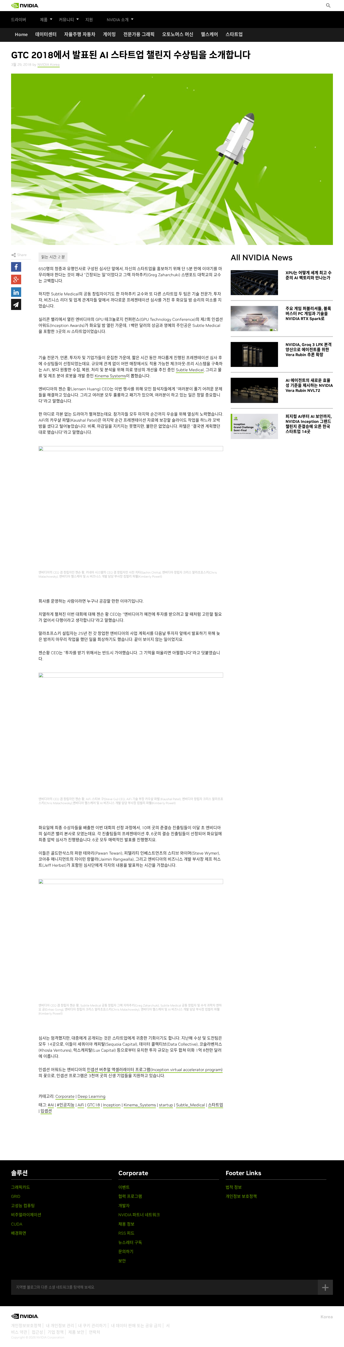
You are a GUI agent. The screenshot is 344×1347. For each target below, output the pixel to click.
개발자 (124, 1205)
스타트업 (234, 34)
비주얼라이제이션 (26, 1214)
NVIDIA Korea (49, 64)
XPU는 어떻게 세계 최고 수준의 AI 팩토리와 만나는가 (309, 275)
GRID (15, 1196)
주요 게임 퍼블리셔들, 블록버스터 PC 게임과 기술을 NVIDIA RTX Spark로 (308, 313)
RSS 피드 (126, 1233)
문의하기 (125, 1251)
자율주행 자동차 (79, 34)
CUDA (16, 1224)
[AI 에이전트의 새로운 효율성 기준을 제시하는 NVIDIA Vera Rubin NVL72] (254, 390)
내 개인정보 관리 (60, 1325)
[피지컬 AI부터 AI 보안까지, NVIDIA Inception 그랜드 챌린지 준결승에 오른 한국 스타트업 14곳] (254, 426)
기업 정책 (56, 1332)
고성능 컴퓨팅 (23, 1205)
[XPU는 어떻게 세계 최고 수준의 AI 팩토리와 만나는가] (254, 282)
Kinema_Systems (140, 1104)
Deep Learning (92, 1096)
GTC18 (93, 1104)
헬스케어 (209, 34)
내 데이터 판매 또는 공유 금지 (136, 1325)
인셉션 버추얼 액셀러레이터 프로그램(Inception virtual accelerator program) (155, 1069)
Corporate (65, 1096)
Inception (112, 1104)
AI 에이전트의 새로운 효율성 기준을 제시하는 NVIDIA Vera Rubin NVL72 (309, 385)
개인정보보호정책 (26, 1325)
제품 (44, 19)
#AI (51, 1104)
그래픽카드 (20, 1187)
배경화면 (18, 1233)
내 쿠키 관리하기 (92, 1325)
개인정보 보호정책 (241, 1196)
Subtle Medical (190, 369)
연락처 (94, 1332)
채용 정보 (126, 1224)
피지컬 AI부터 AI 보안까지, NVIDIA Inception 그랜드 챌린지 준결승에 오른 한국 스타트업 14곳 (309, 424)
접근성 (37, 1332)
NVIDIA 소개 (118, 19)
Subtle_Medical (190, 1104)
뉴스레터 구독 (130, 1242)
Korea (327, 1317)
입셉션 (46, 1110)
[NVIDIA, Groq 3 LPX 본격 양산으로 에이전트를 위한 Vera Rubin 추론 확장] (254, 354)
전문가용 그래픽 (139, 34)
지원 (89, 19)
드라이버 (18, 19)
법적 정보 (234, 1187)
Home (21, 34)
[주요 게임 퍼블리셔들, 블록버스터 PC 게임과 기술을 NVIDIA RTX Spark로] (254, 318)
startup (166, 1104)
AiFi (81, 1104)
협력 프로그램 (130, 1196)
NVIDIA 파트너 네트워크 (139, 1214)
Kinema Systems (110, 375)
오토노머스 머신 (177, 34)
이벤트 (124, 1187)
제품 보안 (76, 1332)
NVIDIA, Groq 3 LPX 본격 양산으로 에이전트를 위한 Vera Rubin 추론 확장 (309, 349)
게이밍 (109, 34)
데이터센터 (46, 34)
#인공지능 (66, 1104)
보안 (122, 1260)
